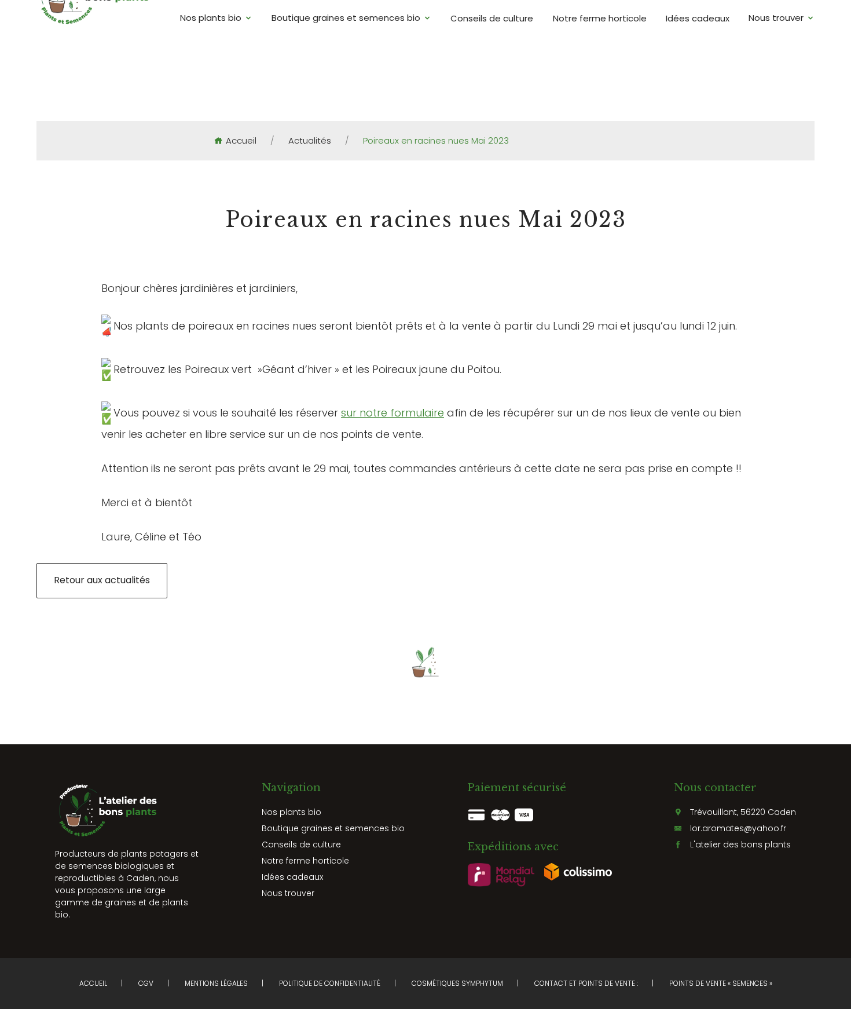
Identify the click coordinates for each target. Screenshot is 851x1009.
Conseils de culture (491, 18)
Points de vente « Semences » (720, 983)
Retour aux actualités (102, 580)
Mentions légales (216, 983)
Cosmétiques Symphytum (457, 983)
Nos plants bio (210, 17)
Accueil (241, 141)
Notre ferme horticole (600, 18)
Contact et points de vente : (586, 983)
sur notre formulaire (392, 412)
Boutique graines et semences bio (346, 17)
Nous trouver (776, 17)
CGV (145, 983)
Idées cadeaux (697, 18)
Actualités (309, 141)
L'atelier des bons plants (740, 844)
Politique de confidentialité (329, 983)
